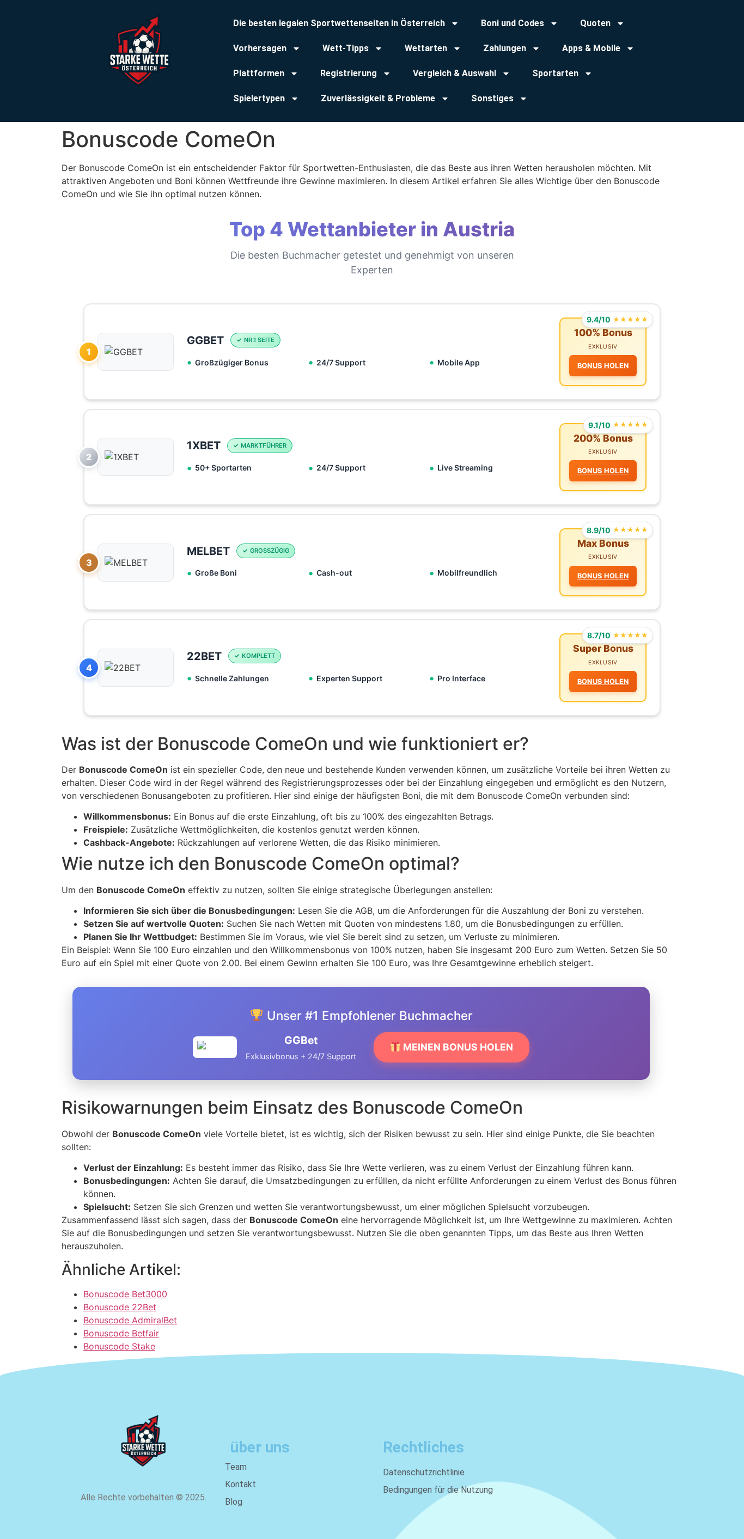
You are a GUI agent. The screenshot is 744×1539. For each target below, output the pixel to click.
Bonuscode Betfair (121, 1333)
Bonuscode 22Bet (119, 1307)
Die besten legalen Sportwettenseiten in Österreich (339, 23)
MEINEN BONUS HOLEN (457, 1047)
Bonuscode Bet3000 (125, 1293)
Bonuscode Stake (119, 1346)
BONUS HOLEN (603, 366)
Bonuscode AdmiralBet (130, 1320)
